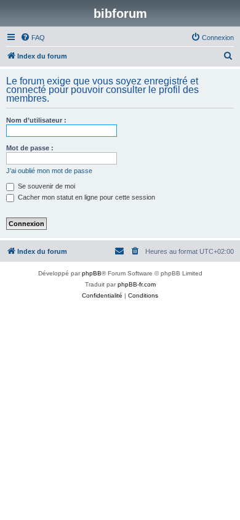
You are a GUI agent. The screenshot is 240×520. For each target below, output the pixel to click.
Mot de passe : (30, 148)
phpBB (92, 273)
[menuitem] (32, 37)
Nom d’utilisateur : (36, 120)
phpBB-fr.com (137, 284)
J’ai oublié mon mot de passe (49, 170)
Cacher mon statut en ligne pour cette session (85, 197)
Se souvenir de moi (45, 186)
